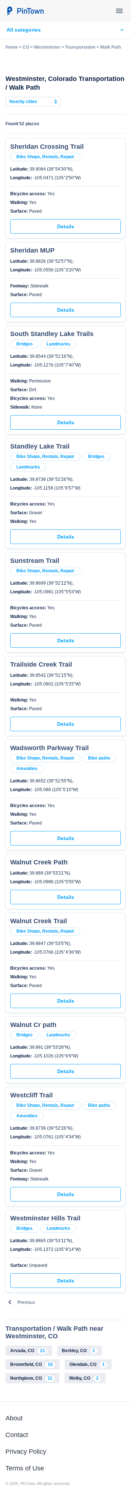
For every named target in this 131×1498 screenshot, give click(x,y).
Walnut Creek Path (39, 862)
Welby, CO (84, 1378)
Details (65, 226)
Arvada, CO (27, 1350)
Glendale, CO (87, 1364)
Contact (16, 1434)
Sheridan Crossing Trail (47, 146)
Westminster (47, 47)
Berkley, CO (78, 1350)
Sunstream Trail (34, 560)
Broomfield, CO (31, 1364)
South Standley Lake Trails (52, 333)
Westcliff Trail (31, 1095)
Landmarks (58, 344)
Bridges (24, 344)
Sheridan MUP (32, 250)
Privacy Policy (25, 1451)
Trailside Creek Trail (41, 664)
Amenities (26, 768)
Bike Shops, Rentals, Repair (45, 156)
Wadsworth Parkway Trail (49, 748)
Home (11, 47)
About (14, 1418)
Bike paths (99, 758)
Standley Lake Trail (40, 446)
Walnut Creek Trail (38, 921)
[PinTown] (25, 11)
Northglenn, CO (31, 1378)
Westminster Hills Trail (45, 1218)
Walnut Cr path (33, 1024)
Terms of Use (24, 1468)
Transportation (80, 47)
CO (26, 47)
